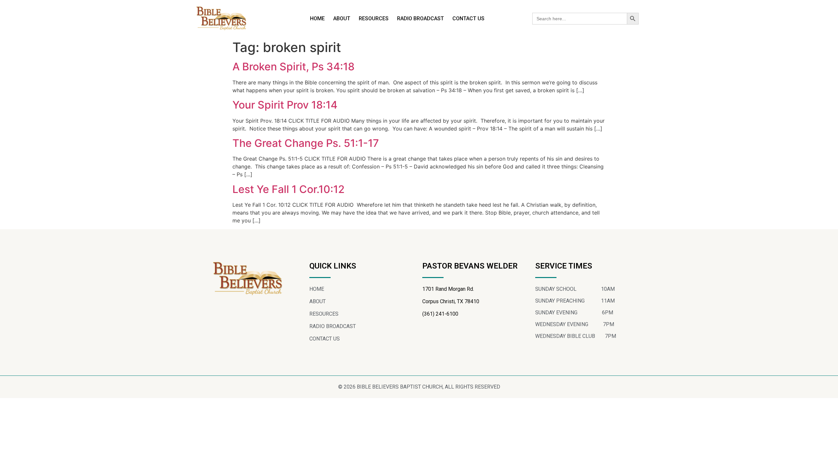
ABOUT (341, 18)
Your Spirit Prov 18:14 (284, 104)
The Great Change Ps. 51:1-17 (305, 143)
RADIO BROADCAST (420, 18)
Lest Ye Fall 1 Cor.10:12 (288, 189)
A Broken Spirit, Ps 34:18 (293, 66)
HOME (317, 18)
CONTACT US (468, 18)
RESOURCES (374, 18)
